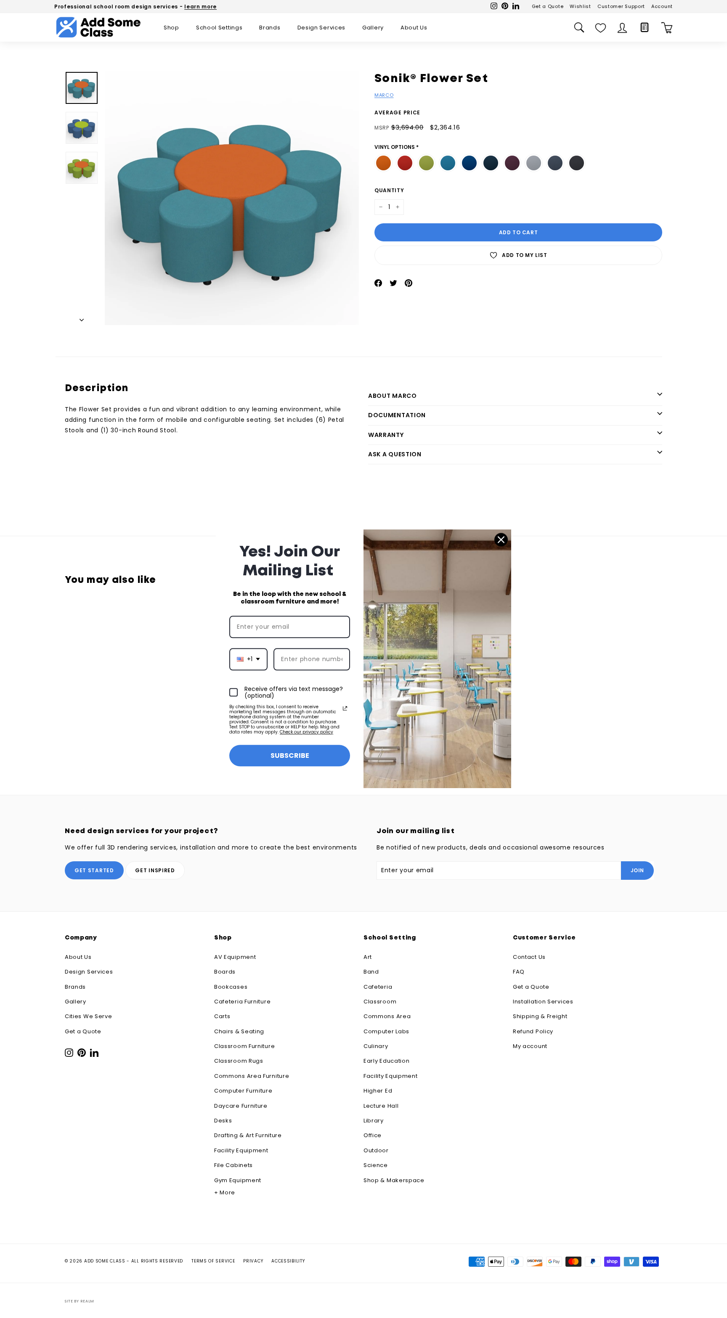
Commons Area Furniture (251, 1076)
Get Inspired (155, 870)
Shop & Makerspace (394, 1180)
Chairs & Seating (239, 1031)
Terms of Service (213, 1261)
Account (662, 6)
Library (374, 1121)
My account (530, 1046)
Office (373, 1135)
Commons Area (387, 1016)
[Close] (501, 539)
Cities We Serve (88, 1016)
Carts (222, 1016)
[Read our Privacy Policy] (345, 708)
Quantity (389, 190)
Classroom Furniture (244, 1046)
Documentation (397, 415)
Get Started (94, 870)
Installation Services (543, 1002)
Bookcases (230, 987)
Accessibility (288, 1261)
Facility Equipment (241, 1150)
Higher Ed (378, 1091)
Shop (171, 28)
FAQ (519, 972)
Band (371, 972)
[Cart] (667, 27)
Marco (384, 95)
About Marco (392, 396)
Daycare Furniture (241, 1106)
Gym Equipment (237, 1180)
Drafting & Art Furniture (248, 1135)
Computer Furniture (243, 1091)
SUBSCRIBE (290, 755)
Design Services (321, 28)
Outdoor (376, 1150)
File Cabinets (233, 1165)
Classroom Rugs (238, 1061)
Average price (397, 112)
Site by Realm (79, 1301)
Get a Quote (548, 6)
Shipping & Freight (540, 1016)
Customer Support (621, 6)
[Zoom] (232, 198)
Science (376, 1165)
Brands (269, 28)
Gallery (373, 28)
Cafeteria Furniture (242, 1002)
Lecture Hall (381, 1106)
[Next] (81, 317)
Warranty (386, 435)
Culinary (376, 1046)
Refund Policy (533, 1031)
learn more (200, 6)
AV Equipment (235, 957)
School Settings (219, 28)
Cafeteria (378, 987)
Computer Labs (386, 1031)
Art (368, 957)
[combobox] (248, 659)
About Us (414, 28)
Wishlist (580, 6)
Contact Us (529, 957)
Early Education (387, 1061)
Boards (225, 972)
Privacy (253, 1261)
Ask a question (395, 454)
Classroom (380, 1002)
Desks (223, 1121)
